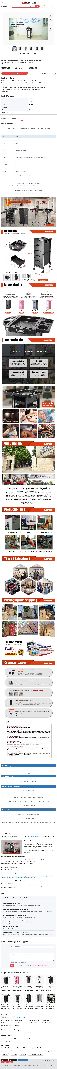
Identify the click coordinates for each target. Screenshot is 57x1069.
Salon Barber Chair (38, 876)
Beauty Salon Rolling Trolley (41, 1038)
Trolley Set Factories (27, 1047)
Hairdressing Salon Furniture (20, 1051)
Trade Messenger (23, 1060)
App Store (5, 1060)
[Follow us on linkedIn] (40, 1062)
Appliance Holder (18, 1020)
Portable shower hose (6, 1025)
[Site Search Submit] (37, 6)
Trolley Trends (23, 1054)
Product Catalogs (21, 1017)
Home (2, 10)
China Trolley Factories (7, 1047)
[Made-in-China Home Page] (29, 2)
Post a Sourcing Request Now (40, 965)
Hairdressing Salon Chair (48, 1051)
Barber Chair (17, 1022)
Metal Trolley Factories (39, 1047)
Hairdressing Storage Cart (26, 1038)
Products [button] (14, 6)
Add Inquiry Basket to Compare (28, 53)
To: (8, 950)
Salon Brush (11, 877)
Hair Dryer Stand (4, 1022)
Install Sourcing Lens (8, 1062)
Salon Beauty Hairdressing (34, 1051)
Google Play (13, 1060)
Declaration (43, 1065)
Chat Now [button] (43, 73)
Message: (7, 954)
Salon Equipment (14, 1038)
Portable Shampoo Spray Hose (28, 877)
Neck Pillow (17, 1025)
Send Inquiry (14, 73)
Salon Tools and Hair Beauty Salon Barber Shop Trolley (39, 1006)
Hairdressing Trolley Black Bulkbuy (36, 1054)
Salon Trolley (22, 10)
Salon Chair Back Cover (34, 1022)
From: (8, 946)
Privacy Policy (49, 1065)
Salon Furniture (14, 10)
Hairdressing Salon (7, 1051)
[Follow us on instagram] (49, 1060)
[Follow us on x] (47, 1060)
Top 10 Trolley (14, 1054)
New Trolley (17, 1047)
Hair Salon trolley (45, 1020)
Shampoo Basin (29, 876)
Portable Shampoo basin (34, 1020)
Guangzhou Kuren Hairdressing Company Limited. (15, 62)
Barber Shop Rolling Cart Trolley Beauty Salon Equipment (17, 1006)
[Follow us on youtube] (51, 1060)
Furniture (7, 10)
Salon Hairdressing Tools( (6, 1020)
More (2, 1057)
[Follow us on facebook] (45, 1060)
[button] (2, 2)
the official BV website (33, 836)
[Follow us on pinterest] (53, 1060)
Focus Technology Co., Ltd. (19, 1065)
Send (12, 965)
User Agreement (36, 1065)
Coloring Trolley (46, 876)
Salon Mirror (18, 877)
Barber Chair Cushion (46, 1022)
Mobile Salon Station (7, 1041)
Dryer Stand (22, 876)
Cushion (18, 876)
